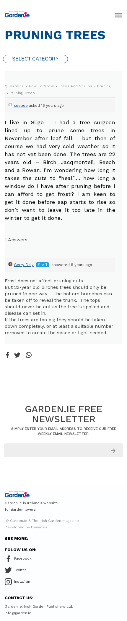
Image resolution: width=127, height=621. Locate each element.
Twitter (20, 570)
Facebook (23, 558)
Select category (35, 58)
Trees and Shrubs (75, 86)
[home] (17, 14)
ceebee (21, 105)
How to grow (41, 86)
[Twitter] (17, 355)
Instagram (22, 581)
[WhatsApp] (29, 355)
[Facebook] (7, 355)
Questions (14, 86)
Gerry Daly (24, 265)
